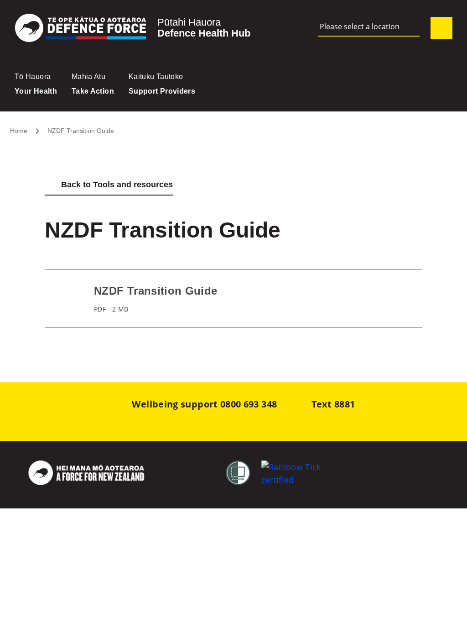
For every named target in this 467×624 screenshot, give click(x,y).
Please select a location (360, 27)
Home (18, 130)
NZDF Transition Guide (80, 130)
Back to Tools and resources (117, 184)
